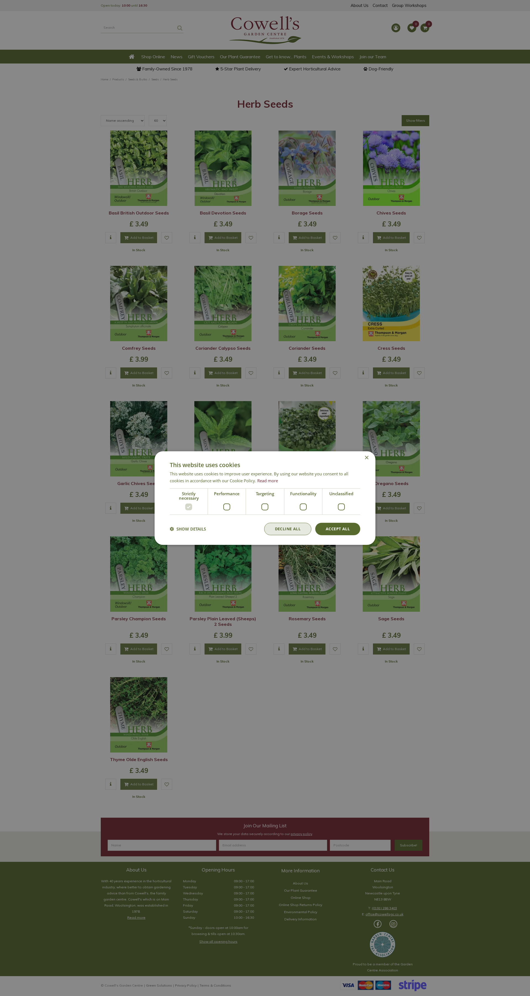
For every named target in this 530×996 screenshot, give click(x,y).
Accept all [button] (338, 528)
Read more (267, 480)
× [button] (366, 458)
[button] (188, 529)
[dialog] (265, 498)
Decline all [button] (288, 528)
